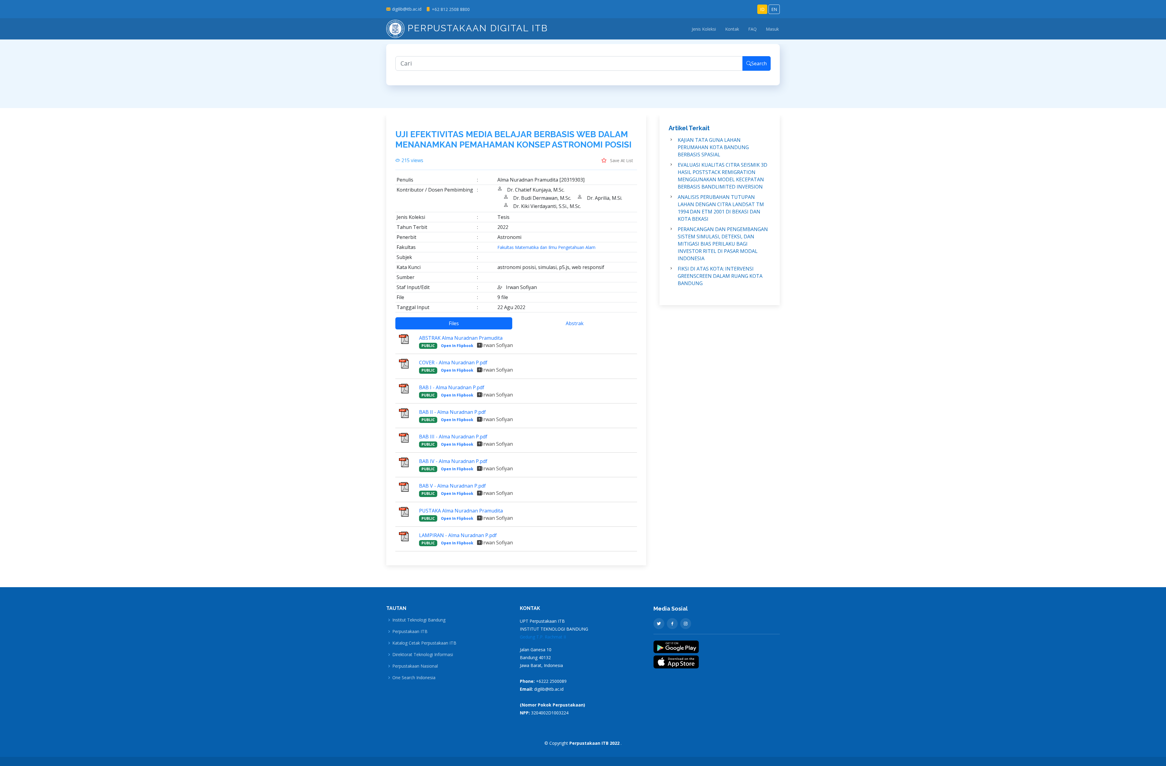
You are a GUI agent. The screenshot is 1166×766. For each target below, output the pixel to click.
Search (759, 63)
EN (774, 9)
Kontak (732, 29)
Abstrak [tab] (575, 323)
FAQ (752, 29)
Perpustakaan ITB (410, 631)
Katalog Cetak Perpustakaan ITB (424, 643)
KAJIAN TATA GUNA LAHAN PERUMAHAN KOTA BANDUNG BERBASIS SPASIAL (713, 147)
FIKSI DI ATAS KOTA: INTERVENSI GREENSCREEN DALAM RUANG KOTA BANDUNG (720, 276)
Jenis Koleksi (704, 29)
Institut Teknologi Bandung (418, 620)
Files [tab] (454, 323)
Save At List (621, 160)
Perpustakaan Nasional (415, 666)
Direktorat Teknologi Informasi (422, 654)
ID (762, 9)
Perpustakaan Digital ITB (476, 28)
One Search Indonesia (413, 678)
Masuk (772, 29)
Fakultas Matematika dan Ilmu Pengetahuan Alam (546, 247)
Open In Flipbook (457, 345)
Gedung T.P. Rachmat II (543, 637)
